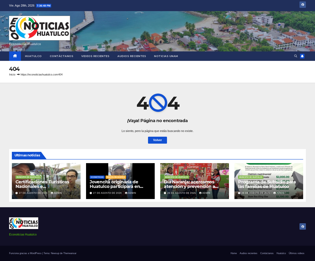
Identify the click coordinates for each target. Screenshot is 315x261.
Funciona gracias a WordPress (25, 253)
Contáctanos (61, 56)
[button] (295, 56)
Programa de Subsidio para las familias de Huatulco (267, 184)
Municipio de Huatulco (28, 177)
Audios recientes (131, 56)
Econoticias (97, 177)
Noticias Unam (166, 56)
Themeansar (69, 253)
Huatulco (33, 56)
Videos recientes (95, 56)
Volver (157, 140)
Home (234, 253)
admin (58, 193)
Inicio (12, 74)
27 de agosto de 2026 (33, 193)
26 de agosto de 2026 (182, 193)
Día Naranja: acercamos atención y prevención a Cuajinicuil (189, 186)
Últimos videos (296, 253)
